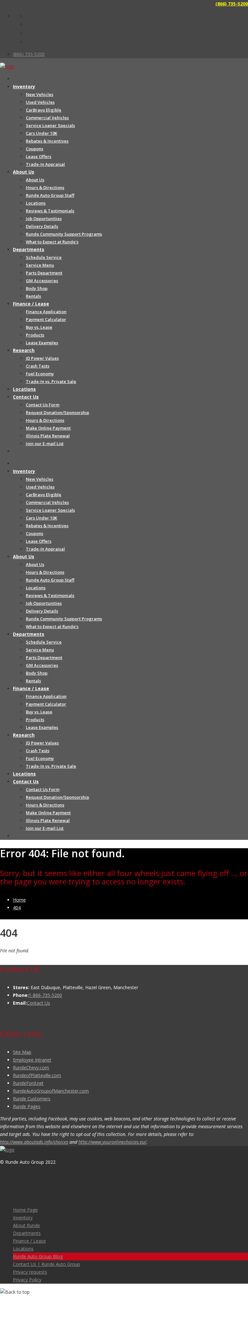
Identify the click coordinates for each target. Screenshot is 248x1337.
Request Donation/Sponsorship (57, 412)
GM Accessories (42, 280)
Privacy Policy (27, 1280)
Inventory (24, 86)
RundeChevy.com (31, 1067)
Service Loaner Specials (50, 125)
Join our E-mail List (45, 443)
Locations (36, 203)
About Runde (26, 1225)
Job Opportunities (44, 218)
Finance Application (46, 312)
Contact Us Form (42, 405)
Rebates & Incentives (47, 141)
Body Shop (36, 288)
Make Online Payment (48, 428)
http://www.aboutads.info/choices (34, 1142)
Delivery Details (42, 226)
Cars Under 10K (41, 133)
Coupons (34, 149)
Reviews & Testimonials (50, 211)
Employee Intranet (32, 1060)
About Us (23, 172)
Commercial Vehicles (47, 118)
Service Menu (40, 265)
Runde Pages (26, 1106)
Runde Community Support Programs (64, 234)
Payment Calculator (46, 319)
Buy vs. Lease (39, 327)
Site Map (22, 1052)
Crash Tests (37, 366)
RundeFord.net (28, 1083)
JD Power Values (42, 358)
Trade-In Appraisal (45, 164)
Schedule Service (44, 257)
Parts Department (44, 273)
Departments (28, 249)
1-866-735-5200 (45, 995)
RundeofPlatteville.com (37, 1075)
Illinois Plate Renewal (48, 436)
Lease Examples (42, 343)
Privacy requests (30, 1272)
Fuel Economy (40, 374)
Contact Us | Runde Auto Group (46, 1264)
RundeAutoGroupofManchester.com (51, 1091)
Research (24, 350)
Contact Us (26, 397)
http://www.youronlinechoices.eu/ (112, 1142)
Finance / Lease (31, 304)
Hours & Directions (45, 187)
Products (35, 335)
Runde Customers (31, 1099)
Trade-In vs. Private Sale (51, 381)
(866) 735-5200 (231, 4)
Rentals (33, 296)
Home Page (25, 1210)
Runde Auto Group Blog (38, 1256)
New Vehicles (39, 94)
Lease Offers (38, 156)
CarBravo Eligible (43, 110)
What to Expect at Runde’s (52, 242)
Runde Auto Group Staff (50, 195)
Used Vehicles (40, 102)
